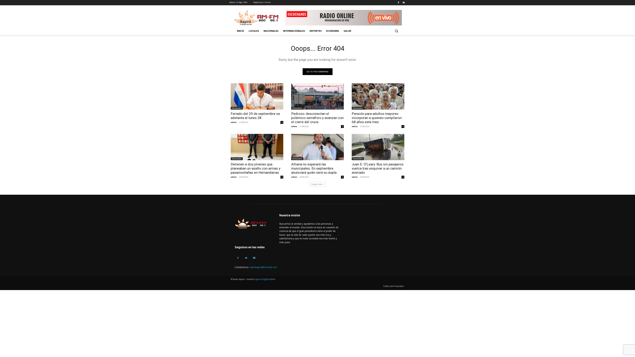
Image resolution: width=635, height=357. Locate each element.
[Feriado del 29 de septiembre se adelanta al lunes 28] (257, 96)
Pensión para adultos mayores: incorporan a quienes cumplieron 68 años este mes (377, 118)
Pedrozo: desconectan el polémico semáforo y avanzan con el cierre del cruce (317, 118)
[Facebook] (398, 2)
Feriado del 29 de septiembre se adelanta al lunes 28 (255, 116)
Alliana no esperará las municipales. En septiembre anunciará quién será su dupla (314, 168)
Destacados (237, 108)
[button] (396, 31)
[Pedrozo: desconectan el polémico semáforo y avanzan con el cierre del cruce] (317, 96)
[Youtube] (254, 258)
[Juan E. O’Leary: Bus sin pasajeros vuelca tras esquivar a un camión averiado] (378, 147)
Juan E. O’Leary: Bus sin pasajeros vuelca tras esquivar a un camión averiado (377, 168)
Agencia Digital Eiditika (264, 279)
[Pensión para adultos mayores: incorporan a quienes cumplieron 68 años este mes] (378, 96)
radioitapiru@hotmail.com (263, 267)
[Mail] (403, 2)
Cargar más (316, 184)
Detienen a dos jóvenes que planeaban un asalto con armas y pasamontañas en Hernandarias (255, 168)
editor (234, 122)
